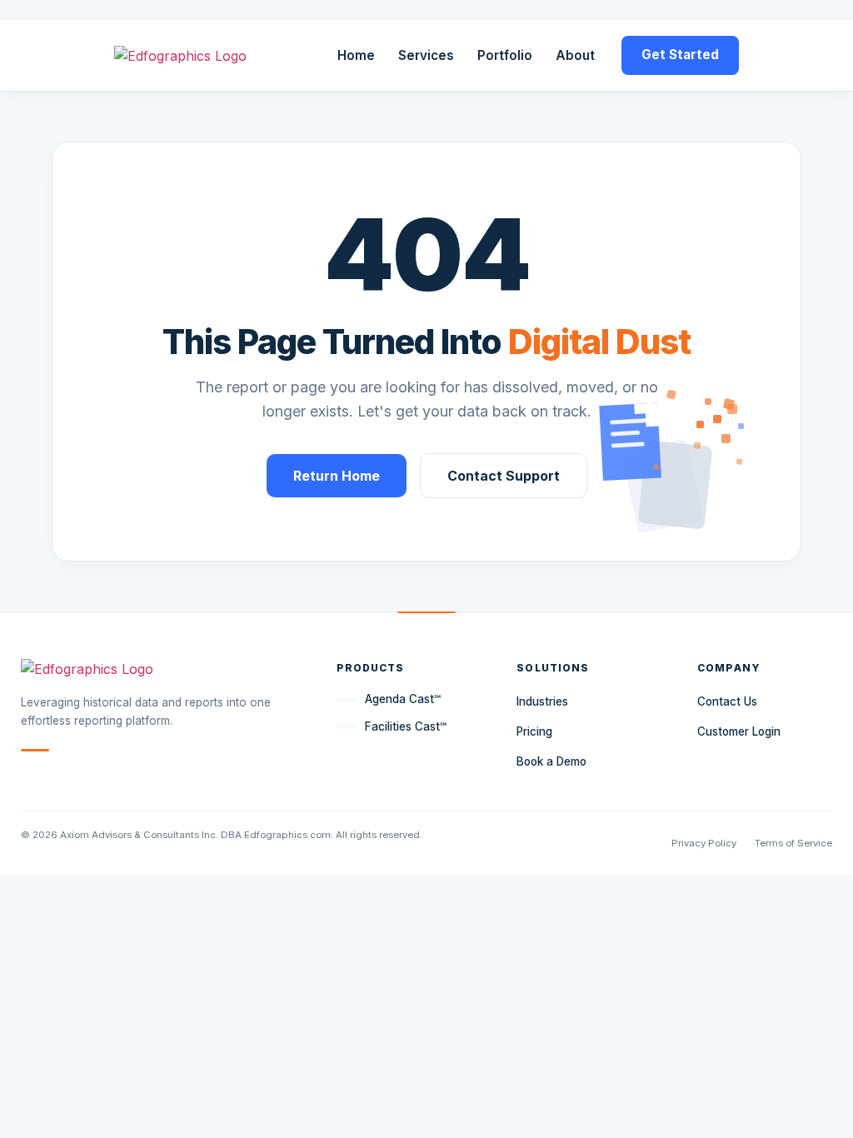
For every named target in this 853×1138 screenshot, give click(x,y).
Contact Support (503, 475)
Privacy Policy (703, 843)
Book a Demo (551, 761)
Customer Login (739, 731)
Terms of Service (793, 843)
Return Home (336, 475)
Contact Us (727, 701)
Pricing (534, 731)
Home (356, 55)
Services (426, 55)
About (575, 55)
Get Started (680, 54)
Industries (542, 701)
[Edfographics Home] (180, 56)
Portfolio (504, 55)
